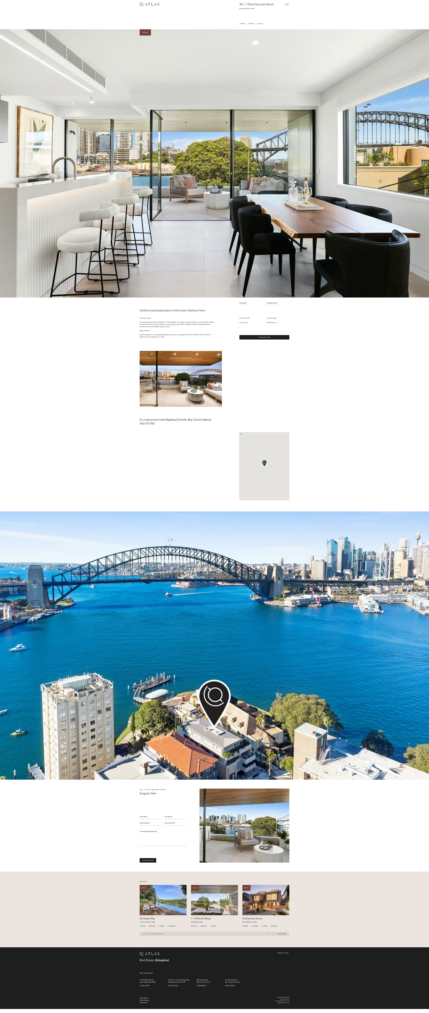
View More (282, 934)
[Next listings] (274, 934)
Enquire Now (264, 337)
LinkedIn (143, 1002)
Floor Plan (272, 303)
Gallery (243, 303)
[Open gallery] (214, 163)
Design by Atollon (283, 1002)
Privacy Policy (284, 999)
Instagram (144, 1000)
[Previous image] (71, 163)
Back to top (283, 953)
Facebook (144, 998)
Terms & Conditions (283, 997)
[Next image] (357, 163)
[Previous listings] (269, 934)
